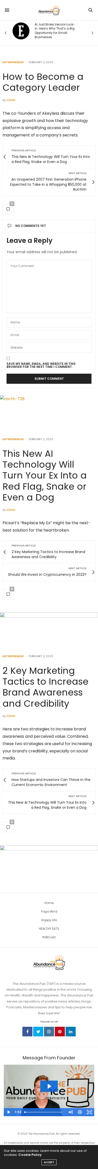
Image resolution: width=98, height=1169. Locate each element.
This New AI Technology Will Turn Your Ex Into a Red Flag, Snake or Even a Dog (45, 475)
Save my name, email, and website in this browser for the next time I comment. (41, 365)
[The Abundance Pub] (49, 10)
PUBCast (49, 937)
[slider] (44, 1112)
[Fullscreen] (89, 1112)
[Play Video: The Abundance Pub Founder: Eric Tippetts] (49, 1086)
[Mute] (70, 1112)
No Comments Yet (30, 226)
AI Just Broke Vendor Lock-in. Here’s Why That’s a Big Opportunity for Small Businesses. (55, 30)
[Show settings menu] (80, 1112)
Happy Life (49, 920)
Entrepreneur (13, 62)
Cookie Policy (30, 1154)
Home (49, 903)
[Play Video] (8, 1112)
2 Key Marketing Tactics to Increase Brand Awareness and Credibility (45, 687)
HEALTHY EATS (49, 928)
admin (11, 100)
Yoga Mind (49, 911)
